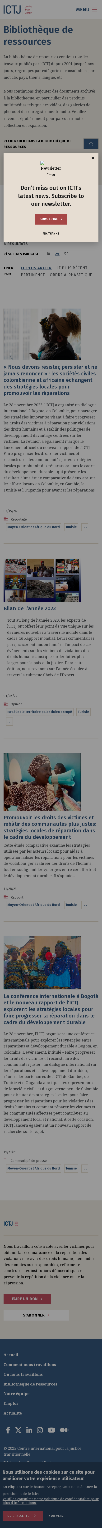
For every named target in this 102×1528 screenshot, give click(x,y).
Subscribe (49, 219)
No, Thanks (51, 233)
